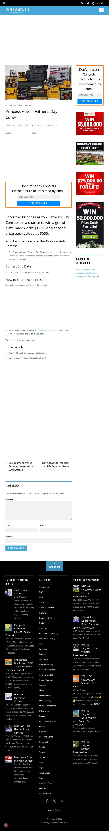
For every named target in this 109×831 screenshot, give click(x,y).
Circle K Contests (46, 608)
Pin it (34, 132)
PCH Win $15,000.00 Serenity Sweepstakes (83, 747)
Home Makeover (46, 680)
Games (42, 654)
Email (43, 525)
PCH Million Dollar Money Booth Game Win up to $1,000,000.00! (86, 622)
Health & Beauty (46, 664)
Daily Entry (44, 628)
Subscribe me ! (38, 203)
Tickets (42, 757)
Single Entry (24, 105)
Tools (41, 762)
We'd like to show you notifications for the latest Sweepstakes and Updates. (88, 272)
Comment (9, 499)
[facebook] (88, 3)
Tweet (8, 132)
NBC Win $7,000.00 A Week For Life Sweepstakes (87, 591)
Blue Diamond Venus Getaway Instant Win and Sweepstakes (20, 466)
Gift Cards (10, 105)
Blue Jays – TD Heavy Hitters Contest (22, 729)
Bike (41, 597)
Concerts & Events (47, 618)
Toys (41, 768)
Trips (41, 778)
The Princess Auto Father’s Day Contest (24, 125)
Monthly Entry (45, 701)
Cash (41, 602)
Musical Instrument (47, 706)
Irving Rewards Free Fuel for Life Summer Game (56, 464)
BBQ (41, 592)
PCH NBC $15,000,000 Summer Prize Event (85, 681)
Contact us (54, 810)
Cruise (42, 623)
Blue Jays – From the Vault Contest (23, 759)
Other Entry (44, 711)
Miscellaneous (45, 695)
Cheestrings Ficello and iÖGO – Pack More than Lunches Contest (19, 665)
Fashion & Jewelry (47, 639)
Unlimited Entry (45, 783)
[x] (93, 3)
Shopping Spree (46, 737)
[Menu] (4, 3)
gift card (43, 353)
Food (41, 644)
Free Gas (43, 649)
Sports (42, 747)
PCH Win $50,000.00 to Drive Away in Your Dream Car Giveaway (85, 717)
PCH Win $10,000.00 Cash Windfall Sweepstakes (86, 650)
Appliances (44, 587)
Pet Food (43, 726)
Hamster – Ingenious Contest (20, 698)
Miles (41, 690)
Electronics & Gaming (48, 633)
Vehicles (42, 788)
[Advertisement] (54, 37)
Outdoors (43, 716)
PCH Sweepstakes (47, 721)
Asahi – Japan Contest (21, 591)
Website (8, 536)
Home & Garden (46, 675)
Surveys (42, 752)
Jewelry (42, 685)
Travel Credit (44, 773)
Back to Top (54, 567)
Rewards (43, 731)
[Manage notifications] (6, 825)
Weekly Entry (45, 793)
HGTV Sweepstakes (48, 669)
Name (8, 525)
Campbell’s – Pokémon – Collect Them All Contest (18, 630)
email (33, 340)
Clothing (42, 613)
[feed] (97, 3)
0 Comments (51, 125)
